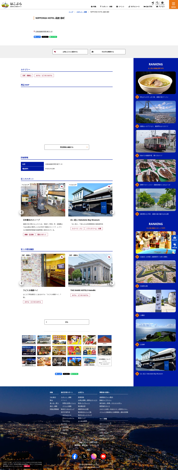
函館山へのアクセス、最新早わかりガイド (154, 126)
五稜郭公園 (144, 286)
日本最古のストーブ (31, 220)
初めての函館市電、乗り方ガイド (151, 155)
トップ (71, 12)
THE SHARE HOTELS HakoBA (82, 290)
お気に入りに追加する (70, 52)
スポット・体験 (82, 12)
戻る (66, 322)
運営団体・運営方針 (81, 445)
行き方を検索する (108, 52)
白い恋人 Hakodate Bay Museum (85, 220)
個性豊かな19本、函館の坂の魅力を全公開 (154, 214)
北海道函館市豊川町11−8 (43, 31)
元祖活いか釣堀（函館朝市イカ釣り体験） (154, 257)
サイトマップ (94, 445)
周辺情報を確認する (66, 147)
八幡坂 (142, 315)
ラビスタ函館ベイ (30, 290)
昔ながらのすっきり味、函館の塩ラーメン (154, 97)
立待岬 (142, 344)
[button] (21, 212)
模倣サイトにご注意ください (89, 442)
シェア (38, 37)
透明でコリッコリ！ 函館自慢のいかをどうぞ (155, 185)
